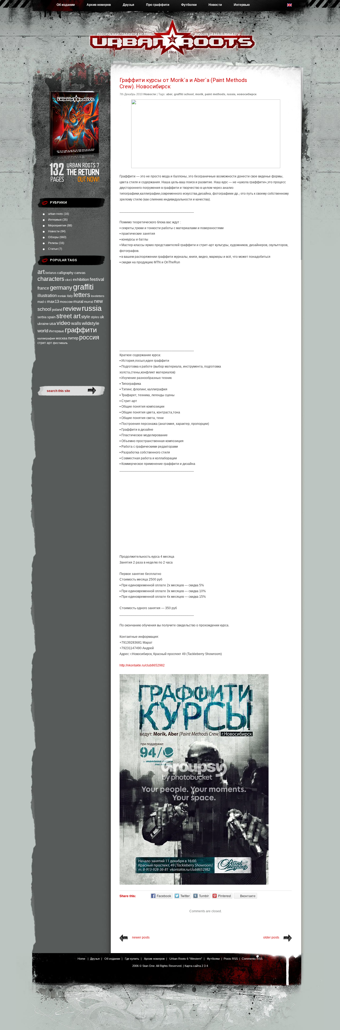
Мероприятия (57, 225)
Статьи (53, 248)
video (63, 323)
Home (81, 958)
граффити (81, 330)
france (43, 288)
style (85, 317)
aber (169, 94)
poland (57, 310)
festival (97, 279)
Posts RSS (231, 958)
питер (73, 338)
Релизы (53, 243)
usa (52, 323)
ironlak (62, 296)
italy (70, 296)
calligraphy (65, 273)
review (72, 308)
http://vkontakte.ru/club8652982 (142, 665)
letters (82, 294)
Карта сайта (193, 965)
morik (199, 94)
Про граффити (157, 5)
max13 (53, 301)
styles (95, 317)
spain (51, 317)
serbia (41, 317)
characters (50, 279)
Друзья (128, 5)
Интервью (242, 5)
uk (102, 317)
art (41, 271)
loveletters (97, 296)
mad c (41, 302)
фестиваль (60, 342)
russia (92, 308)
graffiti (83, 286)
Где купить (132, 958)
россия (89, 337)
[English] (292, 6)
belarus (50, 273)
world (42, 330)
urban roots (55, 213)
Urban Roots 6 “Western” (185, 958)
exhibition (81, 279)
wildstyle (90, 323)
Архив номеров (99, 5)
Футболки (189, 5)
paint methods (215, 94)
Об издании (66, 5)
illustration (47, 295)
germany (61, 287)
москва (61, 338)
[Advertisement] (206, 308)
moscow (66, 302)
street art (68, 316)
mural (78, 301)
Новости (215, 5)
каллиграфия (46, 338)
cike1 (68, 279)
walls (76, 323)
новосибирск (247, 94)
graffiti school (184, 94)
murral (88, 302)
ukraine (43, 324)
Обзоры (53, 237)
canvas (80, 273)
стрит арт (44, 343)
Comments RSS (252, 958)
